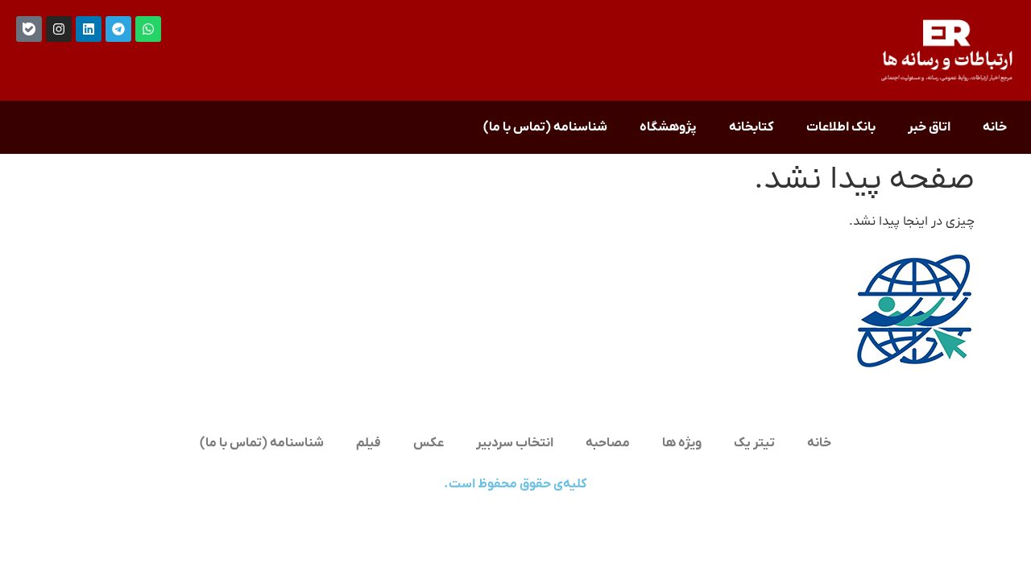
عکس (428, 443)
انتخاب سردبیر (514, 443)
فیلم (368, 443)
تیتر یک (754, 443)
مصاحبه (608, 443)
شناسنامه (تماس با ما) (545, 127)
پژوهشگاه (668, 127)
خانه (995, 127)
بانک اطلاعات (841, 127)
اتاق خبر (929, 127)
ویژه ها (682, 443)
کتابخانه (751, 127)
